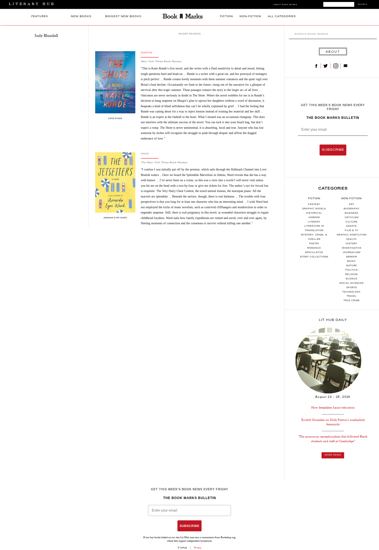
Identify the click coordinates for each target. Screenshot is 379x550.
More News (333, 455)
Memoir (351, 257)
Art (351, 204)
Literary (314, 222)
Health (351, 239)
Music (351, 261)
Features (39, 16)
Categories (333, 188)
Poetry (314, 244)
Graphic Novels (314, 209)
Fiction (226, 16)
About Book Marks (285, 4)
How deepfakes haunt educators (333, 407)
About (333, 51)
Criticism (352, 218)
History (351, 244)
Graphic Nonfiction (351, 235)
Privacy (197, 547)
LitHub (183, 547)
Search (362, 4)
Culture (351, 222)
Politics (351, 270)
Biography (351, 209)
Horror (314, 218)
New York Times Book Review (161, 61)
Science (351, 279)
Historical (314, 213)
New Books (81, 16)
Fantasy (314, 204)
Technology (351, 292)
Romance (314, 248)
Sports (351, 288)
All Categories (282, 16)
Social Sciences (351, 283)
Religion (351, 274)
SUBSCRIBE (333, 150)
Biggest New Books (123, 16)
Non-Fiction (250, 16)
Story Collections (314, 257)
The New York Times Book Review (164, 162)
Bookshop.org (228, 538)
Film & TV (351, 231)
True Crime (351, 301)
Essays (351, 226)
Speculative (314, 252)
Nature (351, 266)
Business (351, 213)
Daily (333, 320)
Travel (351, 296)
